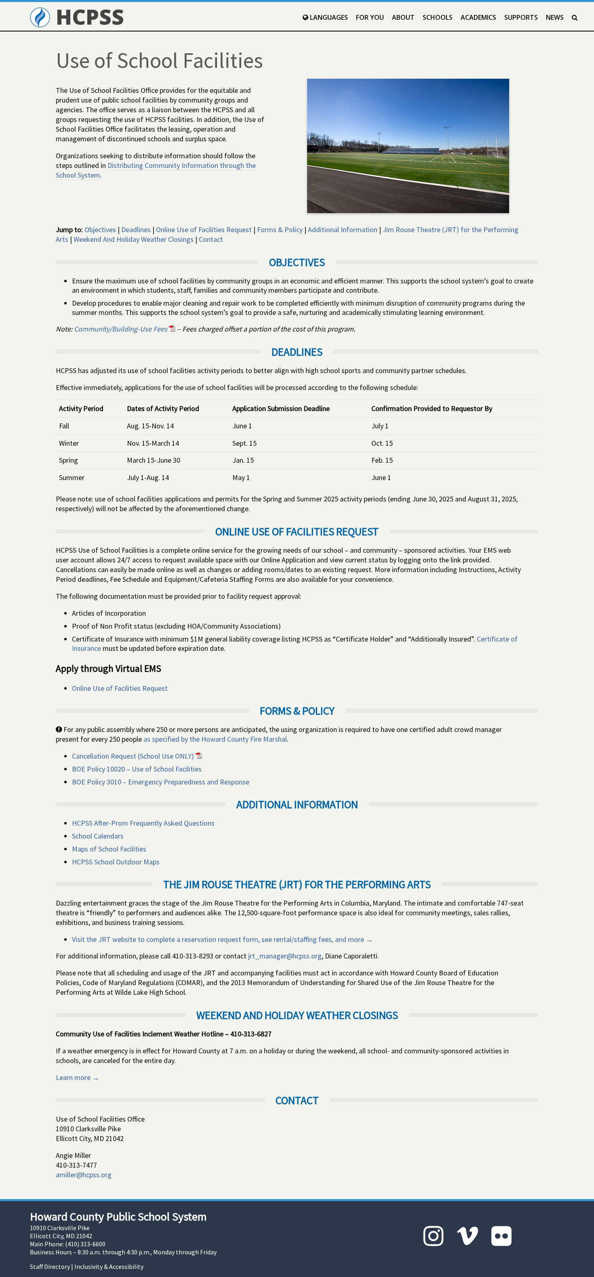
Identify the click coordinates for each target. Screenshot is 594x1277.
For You (370, 17)
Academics (478, 17)
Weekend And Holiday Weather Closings (134, 239)
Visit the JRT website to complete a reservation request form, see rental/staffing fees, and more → (222, 939)
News (555, 17)
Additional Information (342, 229)
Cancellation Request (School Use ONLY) (134, 756)
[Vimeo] (467, 1236)
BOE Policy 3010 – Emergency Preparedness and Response (160, 781)
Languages (328, 17)
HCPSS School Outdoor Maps (116, 861)
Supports (521, 17)
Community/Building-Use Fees (121, 328)
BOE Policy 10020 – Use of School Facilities (137, 769)
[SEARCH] (575, 17)
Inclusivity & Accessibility (108, 1266)
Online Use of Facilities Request (204, 229)
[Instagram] (433, 1236)
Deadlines (136, 229)
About (403, 17)
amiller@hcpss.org (84, 1174)
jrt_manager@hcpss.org (285, 955)
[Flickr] (501, 1236)
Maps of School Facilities (109, 848)
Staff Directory (50, 1266)
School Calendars (98, 836)
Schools (438, 17)
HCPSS (87, 16)
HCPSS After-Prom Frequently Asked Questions (143, 823)
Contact (211, 239)
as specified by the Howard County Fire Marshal (215, 739)
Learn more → (77, 1077)
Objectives (100, 229)
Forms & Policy (280, 229)
